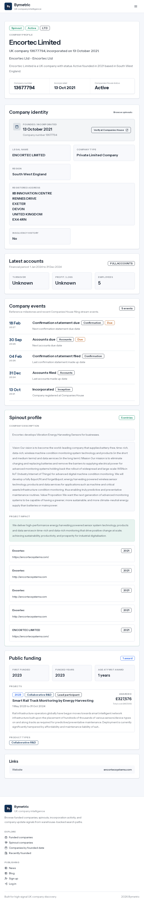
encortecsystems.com (118, 769)
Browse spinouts (122, 112)
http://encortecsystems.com (29, 577)
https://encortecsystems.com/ (30, 557)
